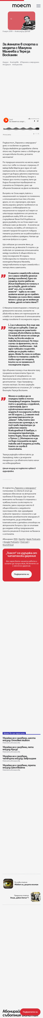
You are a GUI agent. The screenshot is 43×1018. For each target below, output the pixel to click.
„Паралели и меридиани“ (25, 488)
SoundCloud (8, 545)
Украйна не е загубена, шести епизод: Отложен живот (19, 739)
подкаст (7, 65)
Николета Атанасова (11, 743)
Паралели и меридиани (30, 62)
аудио (6, 62)
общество (18, 65)
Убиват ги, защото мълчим (26, 884)
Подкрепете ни (21, 574)
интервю (15, 62)
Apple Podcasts (33, 539)
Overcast (24, 542)
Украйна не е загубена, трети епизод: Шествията (19, 766)
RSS (15, 539)
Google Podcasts (11, 542)
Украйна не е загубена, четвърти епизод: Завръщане (19, 757)
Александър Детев (22, 31)
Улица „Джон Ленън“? (19, 898)
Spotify (22, 539)
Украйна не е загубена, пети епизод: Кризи (18, 748)
